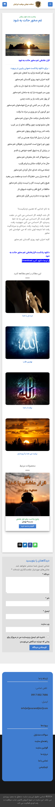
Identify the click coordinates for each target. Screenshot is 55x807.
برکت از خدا (27, 408)
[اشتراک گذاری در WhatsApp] (35, 545)
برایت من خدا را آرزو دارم (27, 454)
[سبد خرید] (4, 4)
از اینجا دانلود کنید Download (36, 260)
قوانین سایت (42, 748)
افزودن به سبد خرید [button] (27, 526)
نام (47, 598)
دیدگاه (45, 574)
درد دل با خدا (27, 316)
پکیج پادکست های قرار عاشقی (27, 519)
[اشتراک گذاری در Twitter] (25, 545)
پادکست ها (32, 17)
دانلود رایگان (23, 17)
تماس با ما (43, 761)
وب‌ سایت (45, 624)
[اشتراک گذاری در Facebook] (30, 545)
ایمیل (46, 611)
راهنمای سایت (41, 741)
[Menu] (50, 4)
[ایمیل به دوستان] (19, 545)
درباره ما (44, 754)
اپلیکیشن (43, 767)
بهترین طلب (27, 362)
